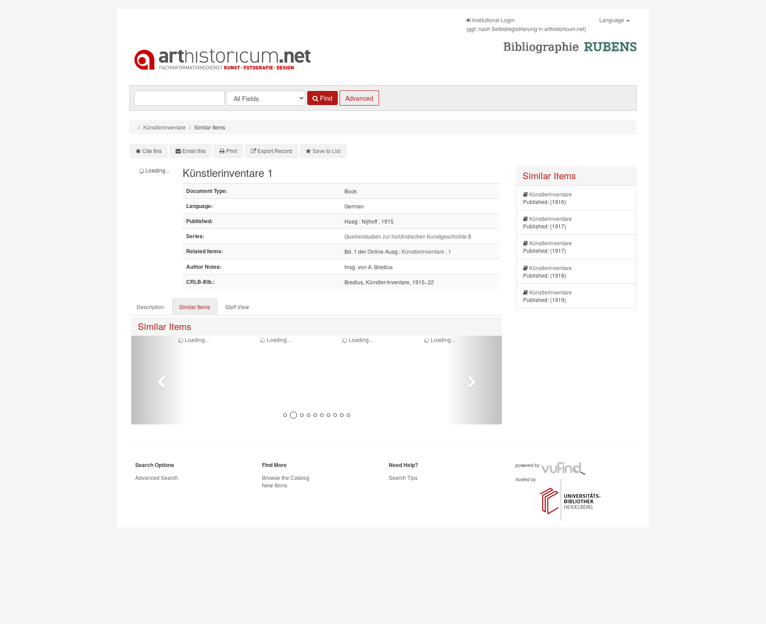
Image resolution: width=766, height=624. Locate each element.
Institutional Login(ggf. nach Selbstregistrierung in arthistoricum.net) (526, 24)
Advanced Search (156, 477)
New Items (274, 485)
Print (231, 150)
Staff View (237, 306)
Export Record (275, 150)
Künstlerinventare (164, 127)
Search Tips (403, 477)
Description (150, 306)
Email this (194, 150)
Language (612, 20)
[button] (159, 380)
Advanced (359, 98)
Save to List (326, 150)
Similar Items (194, 306)
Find (325, 98)
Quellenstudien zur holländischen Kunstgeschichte (405, 236)
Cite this (152, 150)
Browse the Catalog (285, 477)
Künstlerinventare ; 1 (426, 251)
